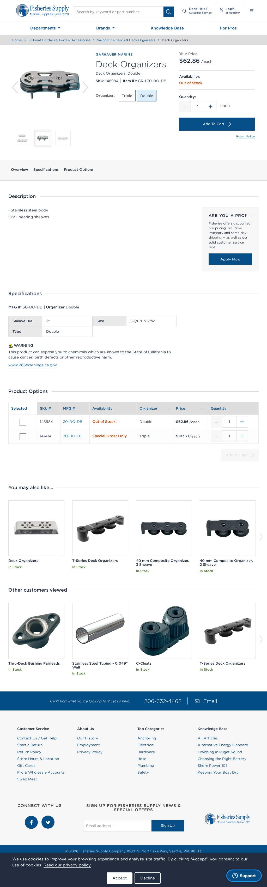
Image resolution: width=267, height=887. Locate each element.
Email (210, 701)
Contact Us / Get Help (37, 738)
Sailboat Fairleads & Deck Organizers (126, 40)
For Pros (228, 28)
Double (146, 95)
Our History (87, 738)
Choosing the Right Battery (222, 758)
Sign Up (168, 825)
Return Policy (245, 136)
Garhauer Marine (114, 54)
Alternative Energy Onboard (223, 745)
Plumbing (145, 765)
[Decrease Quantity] (185, 106)
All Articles (208, 738)
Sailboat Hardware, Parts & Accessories (59, 40)
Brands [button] (103, 28)
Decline (147, 878)
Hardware (146, 752)
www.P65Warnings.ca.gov (32, 365)
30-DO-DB (72, 421)
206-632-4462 (162, 701)
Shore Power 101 (212, 765)
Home (17, 40)
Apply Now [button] (230, 259)
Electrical (145, 745)
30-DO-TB (72, 436)
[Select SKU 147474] (23, 436)
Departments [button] (43, 28)
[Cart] (249, 11)
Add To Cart (213, 123)
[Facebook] (31, 818)
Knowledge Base (167, 28)
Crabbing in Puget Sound (220, 752)
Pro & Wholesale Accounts (41, 772)
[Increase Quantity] (210, 106)
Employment (88, 745)
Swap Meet (27, 779)
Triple (127, 95)
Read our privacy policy (67, 864)
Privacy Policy (89, 752)
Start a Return (30, 745)
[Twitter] (48, 818)
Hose (141, 758)
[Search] (168, 12)
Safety (143, 772)
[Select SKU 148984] (23, 422)
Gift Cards (26, 765)
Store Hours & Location (38, 758)
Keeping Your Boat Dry (218, 772)
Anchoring (146, 738)
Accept (119, 878)
